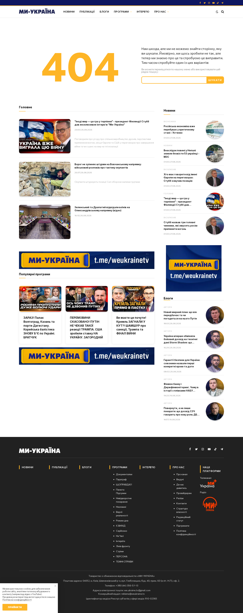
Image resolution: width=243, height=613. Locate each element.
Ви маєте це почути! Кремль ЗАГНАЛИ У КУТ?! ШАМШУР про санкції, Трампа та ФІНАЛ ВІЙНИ (131, 325)
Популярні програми (34, 274)
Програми (121, 11)
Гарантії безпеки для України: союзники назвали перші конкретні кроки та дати (182, 363)
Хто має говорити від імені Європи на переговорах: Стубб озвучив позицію (180, 177)
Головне (168, 193)
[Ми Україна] (37, 12)
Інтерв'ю (143, 11)
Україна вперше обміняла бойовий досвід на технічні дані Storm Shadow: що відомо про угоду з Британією (182, 339)
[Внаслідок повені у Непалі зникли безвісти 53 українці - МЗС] (215, 153)
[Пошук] (222, 11)
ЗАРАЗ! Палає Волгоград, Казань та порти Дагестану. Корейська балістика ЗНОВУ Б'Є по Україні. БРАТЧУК (39, 327)
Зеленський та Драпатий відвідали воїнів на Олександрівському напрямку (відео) (102, 209)
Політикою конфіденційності (17, 599)
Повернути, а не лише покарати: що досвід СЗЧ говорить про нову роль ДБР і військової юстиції (182, 411)
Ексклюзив (170, 169)
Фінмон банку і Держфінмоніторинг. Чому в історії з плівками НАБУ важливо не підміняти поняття (181, 387)
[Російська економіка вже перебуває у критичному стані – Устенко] (215, 130)
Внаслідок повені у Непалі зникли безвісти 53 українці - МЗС (181, 153)
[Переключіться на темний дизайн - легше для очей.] (217, 11)
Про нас (160, 11)
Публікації (87, 11)
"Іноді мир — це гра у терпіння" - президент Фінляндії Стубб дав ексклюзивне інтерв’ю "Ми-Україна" (112, 123)
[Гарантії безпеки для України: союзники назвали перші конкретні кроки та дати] (215, 363)
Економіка (170, 121)
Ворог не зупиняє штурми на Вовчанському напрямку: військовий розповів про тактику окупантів (108, 166)
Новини (69, 11)
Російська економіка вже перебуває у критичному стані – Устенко (179, 129)
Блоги (104, 11)
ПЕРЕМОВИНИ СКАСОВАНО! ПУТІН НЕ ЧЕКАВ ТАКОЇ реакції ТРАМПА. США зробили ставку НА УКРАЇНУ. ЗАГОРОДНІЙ (86, 327)
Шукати (215, 80)
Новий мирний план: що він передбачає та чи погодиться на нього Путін (180, 315)
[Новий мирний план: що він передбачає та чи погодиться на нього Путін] (215, 315)
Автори (168, 307)
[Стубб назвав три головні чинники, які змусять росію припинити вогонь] (215, 226)
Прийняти (15, 607)
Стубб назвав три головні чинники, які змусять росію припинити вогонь (181, 225)
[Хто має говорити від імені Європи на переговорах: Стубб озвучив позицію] (215, 177)
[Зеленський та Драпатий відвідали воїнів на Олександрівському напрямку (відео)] (44, 222)
